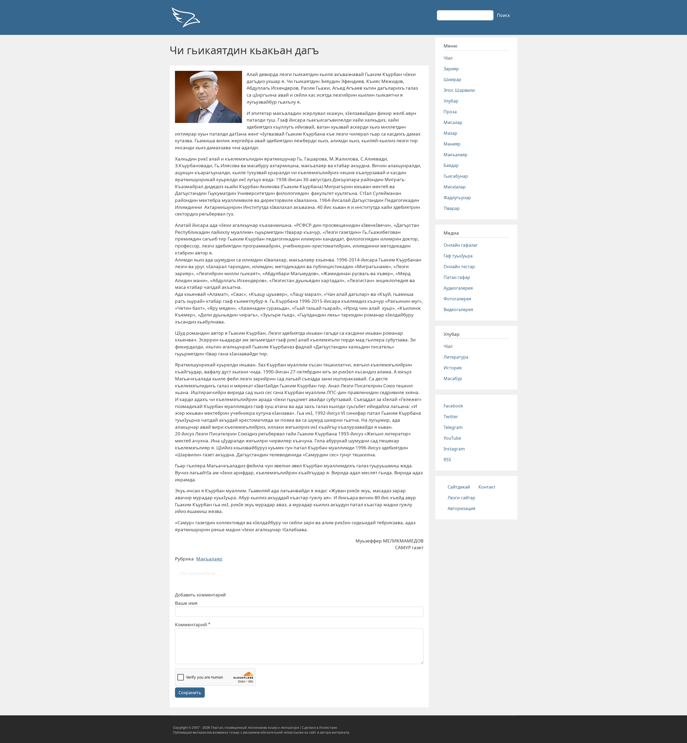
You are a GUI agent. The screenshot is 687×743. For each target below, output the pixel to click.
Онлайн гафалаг (461, 245)
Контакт (486, 487)
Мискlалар (455, 187)
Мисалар (453, 122)
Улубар (451, 101)
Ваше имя (186, 603)
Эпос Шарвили (459, 90)
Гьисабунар (456, 176)
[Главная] (186, 17)
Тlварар (452, 208)
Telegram (453, 427)
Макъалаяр (209, 559)
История (453, 368)
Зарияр (451, 69)
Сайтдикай (459, 487)
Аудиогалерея (458, 288)
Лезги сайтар (461, 498)
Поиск (503, 15)
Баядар (451, 165)
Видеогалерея (458, 309)
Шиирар (452, 79)
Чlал (448, 58)
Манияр (452, 144)
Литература (456, 357)
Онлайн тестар (459, 266)
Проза (450, 112)
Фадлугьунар (457, 198)
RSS (447, 459)
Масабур (453, 378)
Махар (450, 133)
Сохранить (189, 692)
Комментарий (191, 624)
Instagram (454, 449)
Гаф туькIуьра (458, 256)
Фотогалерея (457, 299)
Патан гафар (457, 277)
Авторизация (461, 508)
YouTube (452, 438)
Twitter (451, 417)
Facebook (453, 406)
